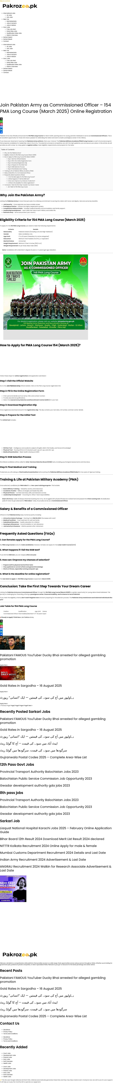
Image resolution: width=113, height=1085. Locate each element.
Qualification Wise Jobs (14, 33)
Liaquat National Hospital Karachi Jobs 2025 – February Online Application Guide (56, 830)
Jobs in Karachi (11, 23)
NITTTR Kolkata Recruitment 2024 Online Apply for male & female (48, 846)
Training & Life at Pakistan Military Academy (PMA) (19, 171)
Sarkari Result (7, 39)
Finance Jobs (7, 1057)
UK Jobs (9, 15)
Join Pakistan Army (27, 617)
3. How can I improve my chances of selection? (21, 181)
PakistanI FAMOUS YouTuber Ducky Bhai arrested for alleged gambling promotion (53, 657)
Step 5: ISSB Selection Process (16, 167)
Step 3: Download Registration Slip (17, 163)
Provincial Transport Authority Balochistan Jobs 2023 (39, 772)
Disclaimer (6, 1030)
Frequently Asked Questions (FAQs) (14, 175)
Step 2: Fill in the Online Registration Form (19, 161)
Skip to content (5, 1)
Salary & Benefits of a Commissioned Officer (17, 173)
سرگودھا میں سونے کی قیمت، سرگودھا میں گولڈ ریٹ (33, 750)
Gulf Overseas (7, 1061)
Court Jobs (7, 1053)
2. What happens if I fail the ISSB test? (18, 179)
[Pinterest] (56, 124)
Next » (30, 706)
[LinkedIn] (56, 129)
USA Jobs (10, 17)
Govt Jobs (6, 27)
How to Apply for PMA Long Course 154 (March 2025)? (19, 157)
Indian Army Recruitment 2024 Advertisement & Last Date (43, 859)
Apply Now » (4, 665)
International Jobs (9, 13)
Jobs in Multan (11, 25)
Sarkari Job (10, 821)
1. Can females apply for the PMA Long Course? (21, 177)
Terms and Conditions (10, 1034)
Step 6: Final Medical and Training (17, 169)
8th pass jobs (11, 792)
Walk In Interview (12, 35)
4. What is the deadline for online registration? (21, 183)
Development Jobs (9, 1055)
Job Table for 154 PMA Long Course (18, 187)
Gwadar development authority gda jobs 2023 (35, 785)
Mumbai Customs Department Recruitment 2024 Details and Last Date (53, 853)
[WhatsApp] (56, 121)
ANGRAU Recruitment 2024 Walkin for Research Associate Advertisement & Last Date (55, 868)
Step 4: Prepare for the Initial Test (17, 165)
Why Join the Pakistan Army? (12, 153)
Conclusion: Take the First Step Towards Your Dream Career (21, 185)
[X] (56, 119)
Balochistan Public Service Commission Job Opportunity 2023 (46, 778)
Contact (6, 41)
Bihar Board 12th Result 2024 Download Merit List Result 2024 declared (52, 839)
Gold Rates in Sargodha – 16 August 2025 (31, 686)
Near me (6, 19)
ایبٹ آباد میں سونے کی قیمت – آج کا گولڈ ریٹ (29, 743)
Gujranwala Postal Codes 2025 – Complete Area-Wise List (43, 757)
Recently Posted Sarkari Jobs (25, 711)
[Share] (56, 132)
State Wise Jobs (12, 31)
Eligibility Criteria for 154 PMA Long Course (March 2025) (20, 155)
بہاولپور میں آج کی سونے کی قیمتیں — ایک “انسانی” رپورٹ (37, 697)
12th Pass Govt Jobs (17, 764)
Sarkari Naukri (7, 37)
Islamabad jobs (11, 21)
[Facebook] (56, 126)
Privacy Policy (7, 1032)
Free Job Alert (11, 29)
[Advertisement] (56, 87)
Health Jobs (7, 1063)
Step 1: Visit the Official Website (17, 159)
